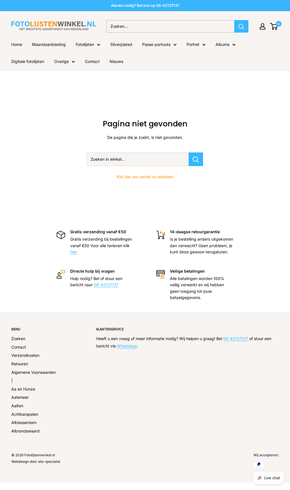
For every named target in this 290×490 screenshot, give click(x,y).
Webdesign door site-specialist (35, 461)
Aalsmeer (20, 397)
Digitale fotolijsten (27, 61)
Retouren (19, 363)
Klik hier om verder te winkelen (145, 176)
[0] (274, 26)
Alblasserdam (24, 422)
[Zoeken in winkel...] (196, 159)
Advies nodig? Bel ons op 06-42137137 (145, 5)
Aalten (17, 405)
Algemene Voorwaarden (33, 372)
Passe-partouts (156, 44)
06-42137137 (106, 284)
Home (16, 44)
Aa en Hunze (23, 389)
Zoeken (18, 338)
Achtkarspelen (24, 414)
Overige (61, 61)
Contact (92, 61)
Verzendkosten (25, 355)
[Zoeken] (241, 26)
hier (73, 251)
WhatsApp (127, 345)
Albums (222, 44)
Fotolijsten (85, 44)
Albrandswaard (25, 431)
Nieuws (116, 61)
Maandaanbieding (49, 44)
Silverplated (121, 44)
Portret (193, 44)
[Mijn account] (262, 26)
